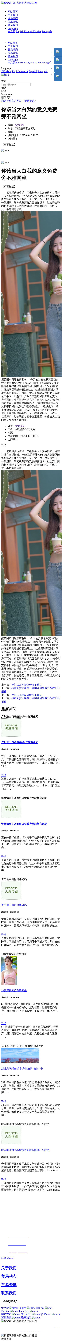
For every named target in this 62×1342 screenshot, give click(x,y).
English (20, 31)
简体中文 (6, 71)
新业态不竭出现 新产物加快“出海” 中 (22, 1068)
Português (47, 31)
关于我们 (13, 15)
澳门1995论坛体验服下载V (26, 684)
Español (37, 31)
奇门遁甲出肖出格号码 (14, 905)
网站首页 (13, 11)
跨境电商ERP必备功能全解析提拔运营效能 (25, 1150)
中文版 (11, 31)
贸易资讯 (13, 21)
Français (28, 31)
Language (13, 28)
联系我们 (13, 25)
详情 (3, 775)
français (24, 71)
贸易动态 (13, 18)
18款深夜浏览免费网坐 (14, 990)
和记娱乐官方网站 (11, 100)
